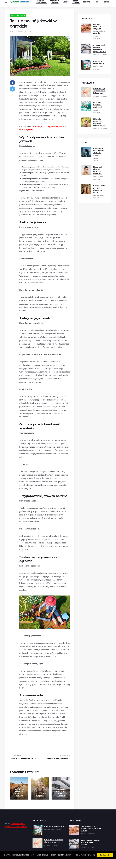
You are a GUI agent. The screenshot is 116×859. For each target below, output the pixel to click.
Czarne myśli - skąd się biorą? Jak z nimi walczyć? (99, 151)
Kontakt (96, 2)
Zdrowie (86, 2)
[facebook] (12, 82)
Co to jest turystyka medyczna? (97, 105)
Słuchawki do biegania (40, 794)
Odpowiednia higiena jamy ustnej (23, 758)
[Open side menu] (6, 2)
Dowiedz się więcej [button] (87, 855)
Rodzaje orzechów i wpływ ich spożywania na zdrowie (99, 28)
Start (106, 2)
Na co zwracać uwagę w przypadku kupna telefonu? (61, 791)
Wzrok (65, 2)
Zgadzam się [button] (105, 855)
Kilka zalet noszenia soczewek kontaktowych (99, 122)
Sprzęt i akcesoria (76, 2)
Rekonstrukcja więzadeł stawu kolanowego (99, 91)
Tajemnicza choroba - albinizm (58, 758)
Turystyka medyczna (54, 2)
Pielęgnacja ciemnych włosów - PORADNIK (98, 170)
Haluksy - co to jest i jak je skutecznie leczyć (99, 189)
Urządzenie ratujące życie (98, 62)
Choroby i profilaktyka (41, 2)
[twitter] (12, 89)
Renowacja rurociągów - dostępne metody (19, 792)
